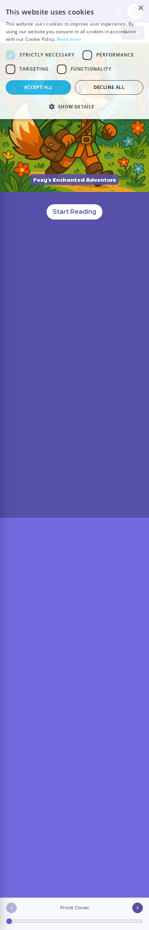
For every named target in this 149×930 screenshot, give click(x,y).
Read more (69, 39)
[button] (74, 106)
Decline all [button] (109, 87)
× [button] (140, 8)
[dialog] (74, 59)
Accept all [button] (38, 87)
